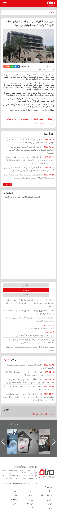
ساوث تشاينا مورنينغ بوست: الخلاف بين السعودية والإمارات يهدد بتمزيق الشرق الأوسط (28, 312)
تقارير (26, 285)
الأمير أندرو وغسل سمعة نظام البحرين (39, 326)
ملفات (31, 508)
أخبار (51, 12)
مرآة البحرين (51, 3)
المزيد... (7, 184)
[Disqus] (28, 240)
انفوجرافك (29, 503)
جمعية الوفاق (38, 119)
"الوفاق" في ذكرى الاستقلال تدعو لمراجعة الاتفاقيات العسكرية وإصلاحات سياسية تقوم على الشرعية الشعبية (31, 149)
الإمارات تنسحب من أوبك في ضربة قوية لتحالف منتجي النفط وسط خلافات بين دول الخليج (29, 374)
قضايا (50, 119)
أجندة (16, 491)
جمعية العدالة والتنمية (44, 124)
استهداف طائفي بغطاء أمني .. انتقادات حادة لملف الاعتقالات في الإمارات (28, 388)
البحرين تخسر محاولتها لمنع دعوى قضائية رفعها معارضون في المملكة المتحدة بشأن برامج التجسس (28, 176)
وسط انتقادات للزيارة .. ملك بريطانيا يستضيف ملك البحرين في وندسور (30, 348)
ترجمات (26, 290)
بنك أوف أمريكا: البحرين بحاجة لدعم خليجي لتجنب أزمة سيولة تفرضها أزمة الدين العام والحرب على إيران (29, 169)
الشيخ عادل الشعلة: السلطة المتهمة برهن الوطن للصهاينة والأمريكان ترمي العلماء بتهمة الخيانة (30, 141)
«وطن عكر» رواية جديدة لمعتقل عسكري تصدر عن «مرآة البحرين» (28, 437)
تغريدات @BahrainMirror (43, 414)
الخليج (7, 359)
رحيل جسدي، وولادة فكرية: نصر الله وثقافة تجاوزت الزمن (32, 334)
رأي (50, 508)
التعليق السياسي (45, 495)
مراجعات (14, 499)
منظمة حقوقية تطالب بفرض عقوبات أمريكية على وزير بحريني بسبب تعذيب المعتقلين (30, 319)
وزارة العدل (11, 119)
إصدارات (14, 424)
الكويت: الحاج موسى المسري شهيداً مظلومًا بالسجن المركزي (30, 366)
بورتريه (31, 499)
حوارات (49, 503)
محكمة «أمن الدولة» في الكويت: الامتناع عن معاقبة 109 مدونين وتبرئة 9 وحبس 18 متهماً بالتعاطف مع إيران (29, 381)
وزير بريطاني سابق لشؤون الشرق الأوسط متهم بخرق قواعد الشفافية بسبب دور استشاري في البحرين (31, 341)
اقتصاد (25, 295)
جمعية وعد (25, 119)
